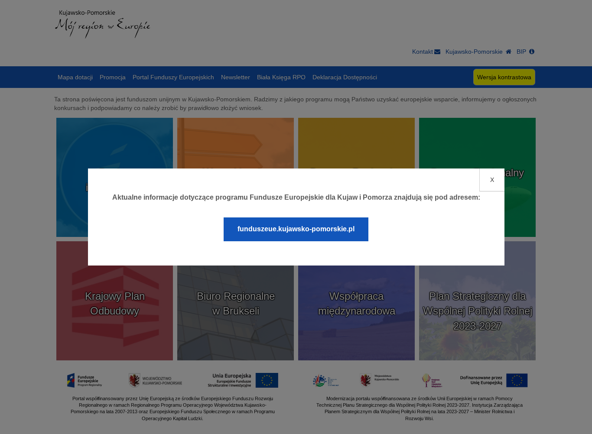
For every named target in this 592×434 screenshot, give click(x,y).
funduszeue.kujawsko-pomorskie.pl (296, 229)
